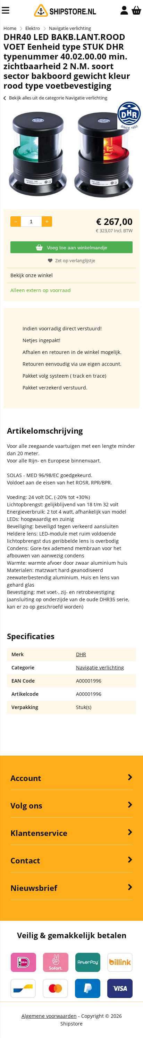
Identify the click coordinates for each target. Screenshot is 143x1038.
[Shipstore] (65, 15)
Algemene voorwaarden (49, 1016)
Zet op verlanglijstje (75, 260)
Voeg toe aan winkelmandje (77, 247)
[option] (71, 153)
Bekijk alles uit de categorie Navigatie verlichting (58, 98)
